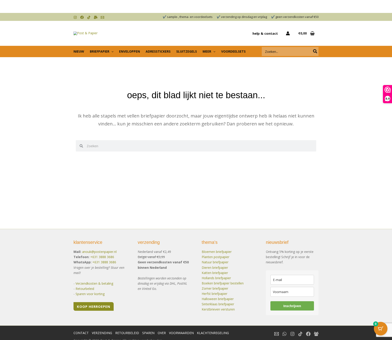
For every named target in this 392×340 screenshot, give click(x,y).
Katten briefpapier (215, 273)
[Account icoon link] (288, 33)
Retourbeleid (85, 288)
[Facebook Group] (316, 334)
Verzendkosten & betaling (94, 283)
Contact (81, 333)
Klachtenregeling (213, 333)
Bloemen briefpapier (217, 251)
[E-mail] (276, 334)
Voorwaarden (181, 333)
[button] (111, 51)
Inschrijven (292, 306)
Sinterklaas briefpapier (218, 304)
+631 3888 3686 (102, 257)
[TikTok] (89, 17)
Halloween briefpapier (218, 299)
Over (162, 333)
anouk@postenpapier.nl (99, 251)
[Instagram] (75, 17)
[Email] (102, 17)
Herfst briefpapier (214, 293)
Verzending (102, 333)
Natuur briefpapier (215, 262)
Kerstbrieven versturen (218, 309)
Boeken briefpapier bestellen (223, 283)
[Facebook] (82, 17)
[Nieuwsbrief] (95, 17)
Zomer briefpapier (215, 288)
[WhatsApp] (284, 334)
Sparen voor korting (90, 294)
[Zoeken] (315, 51)
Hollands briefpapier (216, 278)
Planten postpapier (215, 257)
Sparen (148, 333)
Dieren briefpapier (215, 267)
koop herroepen (93, 306)
